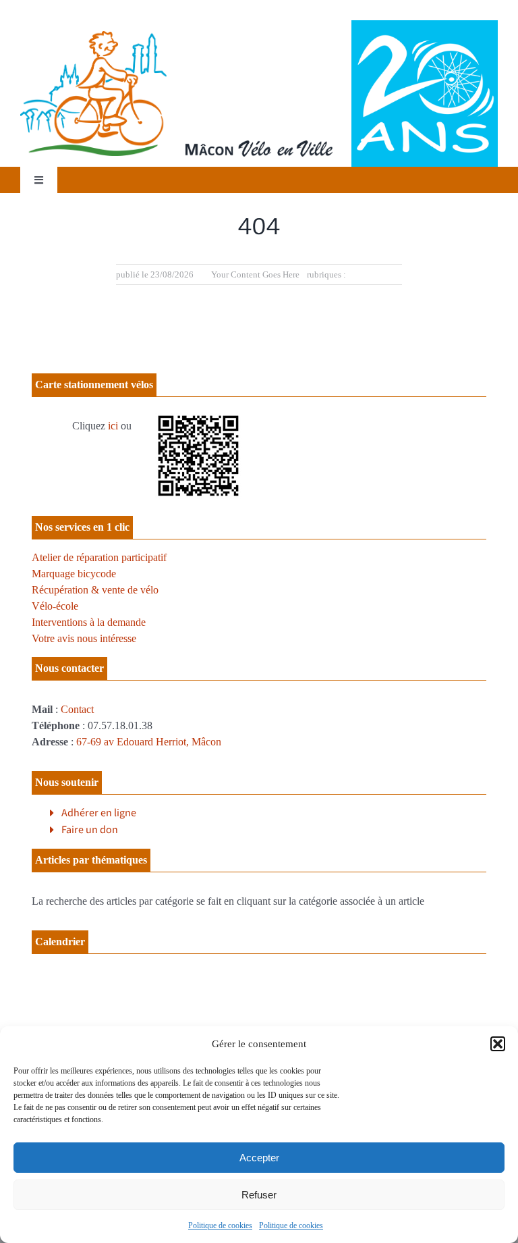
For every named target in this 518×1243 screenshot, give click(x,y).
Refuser (259, 1194)
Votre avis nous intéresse (84, 638)
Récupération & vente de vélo (95, 590)
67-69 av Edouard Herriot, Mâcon (148, 741)
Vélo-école (55, 606)
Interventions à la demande (89, 622)
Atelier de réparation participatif (99, 557)
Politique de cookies (220, 1225)
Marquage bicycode (74, 573)
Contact (77, 709)
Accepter (259, 1157)
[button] (498, 1044)
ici (113, 425)
